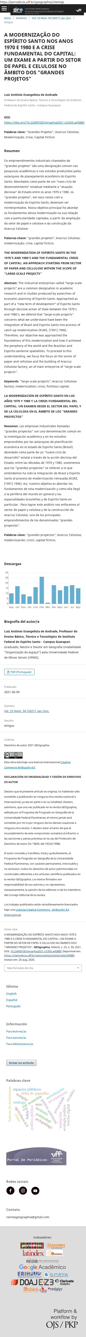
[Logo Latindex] (33, 1255)
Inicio (7, 18)
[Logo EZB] (46, 1284)
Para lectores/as (16, 1031)
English (11, 994)
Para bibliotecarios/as (19, 1044)
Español (11, 1000)
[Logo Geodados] (54, 1255)
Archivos (21, 18)
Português (13, 1006)
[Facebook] (10, 1194)
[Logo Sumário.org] (55, 1277)
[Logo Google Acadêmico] (42, 1270)
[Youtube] (35, 1194)
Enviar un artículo (21, 1063)
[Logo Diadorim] (55, 1248)
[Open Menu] (4, 8)
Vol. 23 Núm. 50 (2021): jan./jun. (51, 18)
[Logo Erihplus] (30, 1277)
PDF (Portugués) (21, 672)
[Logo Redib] (42, 1262)
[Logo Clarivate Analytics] (64, 1284)
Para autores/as (16, 1038)
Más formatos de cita (20, 968)
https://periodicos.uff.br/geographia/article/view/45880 (39, 955)
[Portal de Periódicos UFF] (37, 1164)
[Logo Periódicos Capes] (32, 1248)
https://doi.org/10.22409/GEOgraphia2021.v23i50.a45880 (44, 122)
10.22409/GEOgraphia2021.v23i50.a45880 (35, 951)
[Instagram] (23, 1194)
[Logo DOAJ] (24, 1284)
